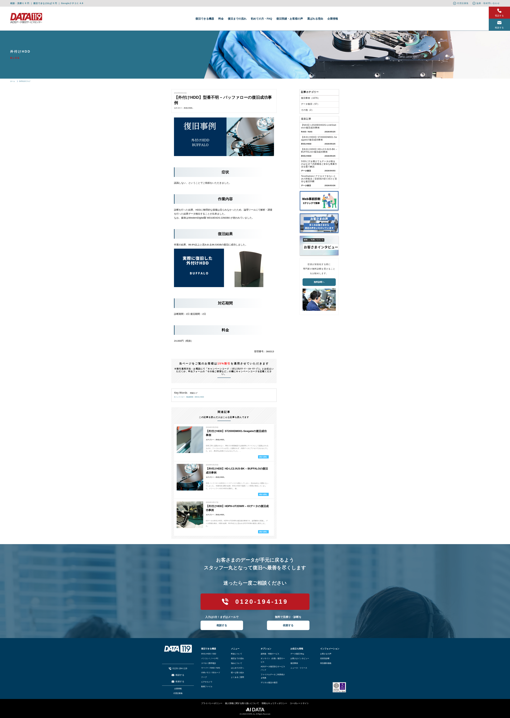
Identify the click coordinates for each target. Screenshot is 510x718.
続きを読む (263, 457)
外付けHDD (188, 108)
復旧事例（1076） (310, 98)
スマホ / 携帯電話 (208, 663)
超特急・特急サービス (270, 654)
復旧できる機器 (205, 18)
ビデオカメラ (206, 682)
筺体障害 (190, 397)
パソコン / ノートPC (209, 658)
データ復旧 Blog (297, 654)
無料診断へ (319, 282)
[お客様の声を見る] (319, 223)
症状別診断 (325, 658)
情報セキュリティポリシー (274, 703)
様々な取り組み (237, 672)
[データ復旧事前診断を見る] (319, 201)
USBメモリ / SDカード (210, 672)
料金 (221, 18)
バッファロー (180, 397)
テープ (204, 677)
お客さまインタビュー (299, 658)
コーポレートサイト (299, 703)
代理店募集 (463, 3)
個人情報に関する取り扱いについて (242, 703)
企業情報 (332, 18)
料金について (236, 654)
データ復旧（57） (310, 104)
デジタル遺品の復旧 (269, 682)
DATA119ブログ (24, 81)
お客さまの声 (325, 654)
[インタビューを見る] (319, 245)
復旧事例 (294, 663)
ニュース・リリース (298, 668)
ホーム (12, 81)
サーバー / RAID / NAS (210, 668)
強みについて (236, 663)
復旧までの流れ (237, 18)
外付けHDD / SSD (208, 654)
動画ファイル (206, 686)
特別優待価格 (325, 663)
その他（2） (307, 110)
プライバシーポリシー (211, 703)
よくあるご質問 (237, 677)
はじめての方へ (237, 668)
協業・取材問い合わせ (488, 3)
